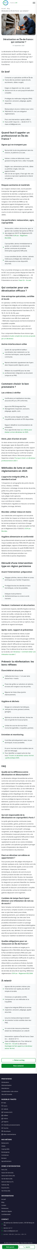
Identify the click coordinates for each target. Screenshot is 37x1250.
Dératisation (5, 1082)
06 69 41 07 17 (8, 1228)
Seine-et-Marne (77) (7, 1182)
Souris (5, 1106)
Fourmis (5, 1128)
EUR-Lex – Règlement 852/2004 (22, 973)
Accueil (3, 8)
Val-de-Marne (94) (6, 1179)
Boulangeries (5, 1152)
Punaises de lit (7, 1112)
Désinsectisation (6, 1085)
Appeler (28, 1247)
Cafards (5, 1109)
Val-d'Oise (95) (5, 1191)
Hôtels (3, 1146)
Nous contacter (18, 1066)
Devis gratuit (10, 1247)
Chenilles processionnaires (11, 1125)
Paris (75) (4, 1169)
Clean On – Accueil (24, 280)
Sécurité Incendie (6, 1094)
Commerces (5, 1155)
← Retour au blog (18, 1060)
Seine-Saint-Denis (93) (8, 1175)
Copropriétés (5, 1149)
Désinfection (5, 1088)
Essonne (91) (5, 1188)
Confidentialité (5, 1214)
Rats (4, 1103)
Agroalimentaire (6, 1161)
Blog (8, 8)
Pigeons (5, 1122)
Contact (3, 1205)
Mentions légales (6, 1211)
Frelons (5, 1118)
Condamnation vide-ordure (9, 1091)
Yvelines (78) (5, 1185)
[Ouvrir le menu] (34, 3)
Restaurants (5, 1143)
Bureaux (4, 1158)
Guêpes (5, 1115)
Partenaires (4, 1208)
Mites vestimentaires (9, 1134)
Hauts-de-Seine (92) (7, 1173)
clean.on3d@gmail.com (11, 1231)
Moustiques (7, 1131)
